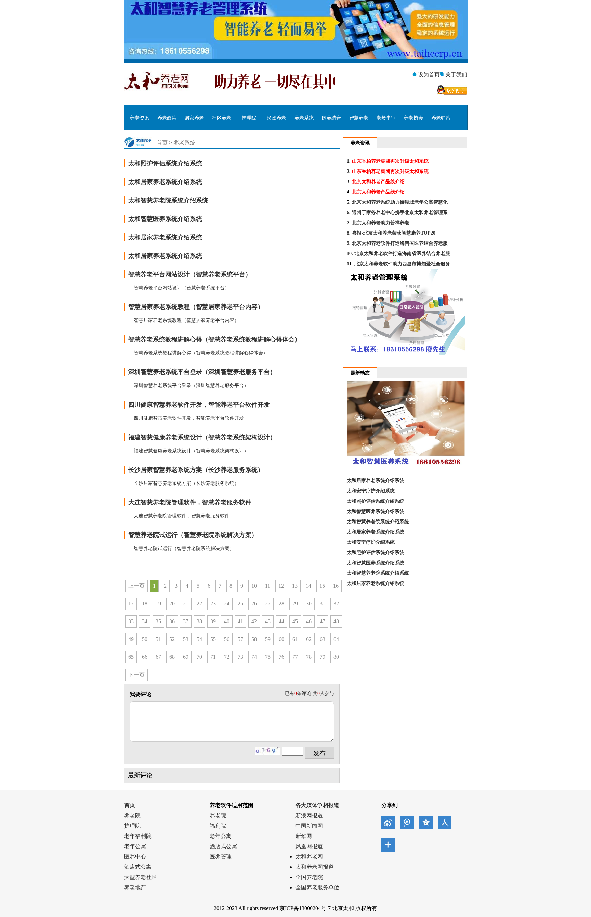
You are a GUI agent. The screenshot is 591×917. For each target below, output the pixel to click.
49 (131, 639)
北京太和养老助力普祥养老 (380, 222)
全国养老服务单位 (317, 887)
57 (240, 639)
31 (322, 603)
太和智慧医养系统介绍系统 (165, 218)
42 (254, 621)
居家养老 (194, 118)
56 (226, 639)
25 (240, 603)
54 (199, 639)
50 (144, 639)
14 (308, 586)
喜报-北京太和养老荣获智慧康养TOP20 (393, 233)
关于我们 (456, 74)
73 (240, 657)
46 (309, 621)
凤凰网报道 (309, 846)
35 (158, 621)
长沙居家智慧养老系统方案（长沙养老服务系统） (196, 469)
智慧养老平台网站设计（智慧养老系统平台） (189, 274)
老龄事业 (386, 118)
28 (281, 603)
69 (185, 657)
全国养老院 (309, 877)
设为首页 (429, 74)
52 (172, 639)
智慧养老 (358, 118)
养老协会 (413, 118)
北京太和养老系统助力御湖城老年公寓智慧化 (400, 202)
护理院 (249, 118)
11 (267, 586)
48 (336, 621)
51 (158, 639)
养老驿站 (440, 118)
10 (254, 586)
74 (254, 657)
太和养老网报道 (315, 867)
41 (240, 621)
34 (144, 621)
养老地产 (135, 887)
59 (268, 639)
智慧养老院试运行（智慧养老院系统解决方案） (193, 534)
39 (213, 621)
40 (226, 621)
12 (281, 586)
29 (295, 603)
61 (295, 639)
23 (213, 603)
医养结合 (331, 118)
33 (131, 621)
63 (322, 639)
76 (281, 657)
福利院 (218, 826)
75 (268, 657)
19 (158, 603)
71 (213, 657)
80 (336, 657)
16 (336, 586)
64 (336, 639)
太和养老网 (309, 856)
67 (158, 657)
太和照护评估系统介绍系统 (165, 163)
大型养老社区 (140, 877)
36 (172, 621)
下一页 (136, 675)
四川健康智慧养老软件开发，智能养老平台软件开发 (199, 404)
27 (268, 603)
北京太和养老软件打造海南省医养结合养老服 (400, 243)
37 (185, 621)
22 (199, 603)
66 (144, 657)
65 (131, 657)
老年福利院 (138, 836)
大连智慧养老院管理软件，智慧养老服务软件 (189, 502)
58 (254, 639)
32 (336, 603)
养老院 (132, 815)
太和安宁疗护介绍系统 (371, 490)
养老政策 (166, 118)
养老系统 (304, 118)
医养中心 (135, 856)
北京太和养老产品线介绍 (378, 181)
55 (213, 639)
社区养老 (221, 118)
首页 (162, 143)
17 (131, 603)
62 (309, 639)
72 (226, 657)
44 (281, 621)
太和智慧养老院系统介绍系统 (168, 200)
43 (268, 621)
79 (322, 657)
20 (172, 603)
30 (309, 603)
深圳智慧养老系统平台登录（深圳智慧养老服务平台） (202, 371)
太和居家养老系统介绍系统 (165, 181)
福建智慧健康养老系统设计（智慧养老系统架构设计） (202, 437)
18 (144, 603)
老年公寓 (135, 846)
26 (254, 603)
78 (309, 657)
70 (199, 657)
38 (199, 621)
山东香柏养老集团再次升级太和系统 (390, 161)
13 (295, 586)
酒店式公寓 (138, 867)
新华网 (304, 836)
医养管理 (221, 856)
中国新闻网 (309, 826)
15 (322, 586)
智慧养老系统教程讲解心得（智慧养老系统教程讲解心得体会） (214, 339)
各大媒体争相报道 (317, 805)
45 (295, 621)
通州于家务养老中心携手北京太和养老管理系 (400, 212)
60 (281, 639)
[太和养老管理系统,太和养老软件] (296, 57)
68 (172, 657)
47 (322, 621)
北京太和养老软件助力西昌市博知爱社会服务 (402, 263)
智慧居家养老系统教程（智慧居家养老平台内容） (196, 306)
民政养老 (276, 118)
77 (295, 657)
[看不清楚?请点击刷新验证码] (267, 751)
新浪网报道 (309, 815)
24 (226, 603)
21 (185, 603)
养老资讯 (139, 118)
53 (185, 639)
